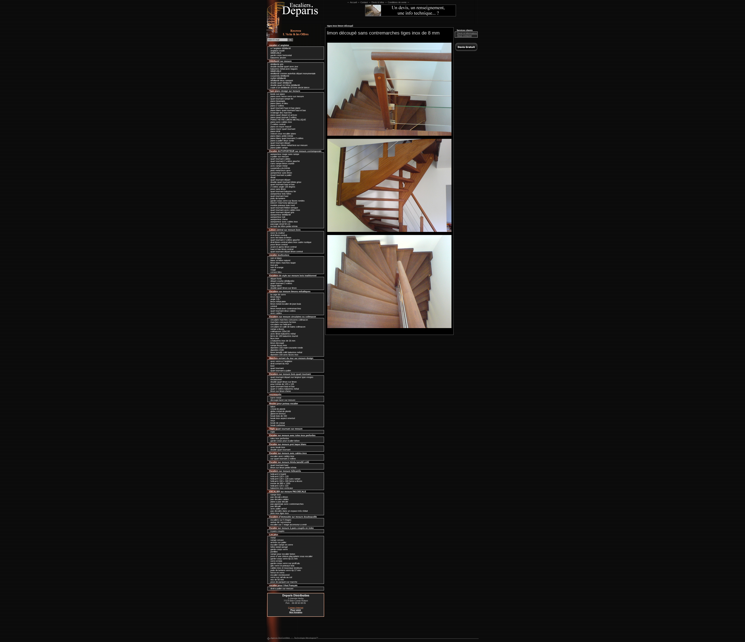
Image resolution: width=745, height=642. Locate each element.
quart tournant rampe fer (281, 99)
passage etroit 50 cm (280, 224)
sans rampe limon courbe (282, 163)
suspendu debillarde (279, 76)
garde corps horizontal (281, 55)
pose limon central (279, 244)
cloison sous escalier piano (283, 133)
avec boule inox (277, 447)
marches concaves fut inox (283, 322)
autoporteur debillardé (280, 214)
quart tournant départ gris (282, 212)
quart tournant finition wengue (284, 208)
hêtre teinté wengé (279, 547)
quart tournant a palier (280, 370)
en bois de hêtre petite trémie (284, 226)
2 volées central (277, 124)
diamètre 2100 (277, 350)
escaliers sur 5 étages (280, 520)
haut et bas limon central (281, 249)
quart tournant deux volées (283, 311)
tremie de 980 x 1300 (280, 483)
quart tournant (277, 368)
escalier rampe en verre (281, 544)
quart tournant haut (279, 196)
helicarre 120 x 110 (279, 486)
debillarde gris (276, 64)
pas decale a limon (279, 497)
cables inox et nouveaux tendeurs (286, 568)
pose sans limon (278, 189)
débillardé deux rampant (281, 80)
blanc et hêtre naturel (280, 260)
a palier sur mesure (279, 156)
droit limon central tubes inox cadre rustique (290, 242)
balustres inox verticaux (281, 488)
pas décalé (275, 506)
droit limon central (278, 235)
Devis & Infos (378, 2)
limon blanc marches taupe (283, 263)
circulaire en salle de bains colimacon (287, 327)
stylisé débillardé (278, 78)
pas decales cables (279, 499)
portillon (274, 551)
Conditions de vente (397, 2)
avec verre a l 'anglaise (281, 361)
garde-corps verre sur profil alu (285, 563)
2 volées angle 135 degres (282, 187)
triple (272, 432)
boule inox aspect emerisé (282, 418)
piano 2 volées (277, 106)
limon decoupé (277, 343)
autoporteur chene (279, 219)
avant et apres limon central (283, 247)
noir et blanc (276, 258)
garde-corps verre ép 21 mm (284, 558)
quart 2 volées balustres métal (284, 389)
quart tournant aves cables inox (285, 210)
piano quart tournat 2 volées (283, 117)
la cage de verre (278, 294)
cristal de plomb (277, 409)
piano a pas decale (279, 501)
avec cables (276, 313)
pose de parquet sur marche (283, 582)
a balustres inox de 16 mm (282, 341)
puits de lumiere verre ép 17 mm (285, 570)
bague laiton (276, 285)
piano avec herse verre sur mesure (287, 96)
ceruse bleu (276, 272)
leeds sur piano (277, 94)
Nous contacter (464, 36)
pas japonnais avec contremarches (287, 504)
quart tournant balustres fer (283, 191)
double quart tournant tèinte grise (285, 182)
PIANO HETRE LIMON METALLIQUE (288, 119)
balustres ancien (278, 57)
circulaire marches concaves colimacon (289, 320)
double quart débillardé (281, 83)
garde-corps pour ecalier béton (285, 441)
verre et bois (276, 561)
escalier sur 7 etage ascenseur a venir (288, 524)
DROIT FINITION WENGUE (283, 203)
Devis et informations (467, 33)
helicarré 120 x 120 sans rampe (285, 479)
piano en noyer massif (280, 126)
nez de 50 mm (277, 579)
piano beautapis (277, 101)
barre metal (275, 398)
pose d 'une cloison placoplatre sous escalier (291, 556)
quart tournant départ (280, 143)
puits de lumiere (277, 198)
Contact (364, 2)
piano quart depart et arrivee (283, 115)
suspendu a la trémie (280, 168)
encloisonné (276, 379)
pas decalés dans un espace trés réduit (289, 511)
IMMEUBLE (275, 53)
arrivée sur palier (278, 542)
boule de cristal (277, 423)
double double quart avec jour (284, 66)
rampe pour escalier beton (282, 554)
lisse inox (274, 338)
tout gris (274, 265)
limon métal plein (278, 301)
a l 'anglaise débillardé (280, 48)
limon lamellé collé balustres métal (286, 352)
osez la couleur (277, 233)
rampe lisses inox (278, 345)
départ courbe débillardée (282, 281)
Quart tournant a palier (281, 175)
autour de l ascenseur (280, 522)
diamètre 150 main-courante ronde (286, 347)
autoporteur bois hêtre (280, 194)
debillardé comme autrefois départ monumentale (292, 73)
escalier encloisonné (280, 575)
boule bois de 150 (278, 416)
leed (272, 366)
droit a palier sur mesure (281, 588)
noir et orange (276, 267)
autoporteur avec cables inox (284, 221)
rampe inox (275, 494)
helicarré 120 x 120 (279, 476)
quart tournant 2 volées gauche (285, 161)
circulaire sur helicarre (280, 324)
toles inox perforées (279, 438)
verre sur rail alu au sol (281, 577)
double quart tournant (280, 449)
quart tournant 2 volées (281, 283)
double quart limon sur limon (283, 288)
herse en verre (277, 572)
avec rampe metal (278, 166)
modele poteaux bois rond (282, 205)
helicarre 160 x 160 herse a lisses (286, 481)
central (273, 306)
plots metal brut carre (280, 170)
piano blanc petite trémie (281, 136)
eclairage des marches (281, 112)
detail (272, 177)
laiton (272, 406)
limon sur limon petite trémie (283, 467)
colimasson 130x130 (280, 331)
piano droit (275, 131)
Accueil (353, 2)
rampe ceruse (277, 540)
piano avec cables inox (281, 122)
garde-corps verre (279, 549)
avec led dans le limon (280, 237)
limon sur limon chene (280, 391)
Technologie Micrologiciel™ (306, 638)
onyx (272, 420)
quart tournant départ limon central (286, 251)
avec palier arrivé (278, 508)
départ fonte (276, 278)
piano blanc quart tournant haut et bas (288, 110)
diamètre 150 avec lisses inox (284, 354)
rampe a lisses (277, 329)
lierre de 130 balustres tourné (284, 336)
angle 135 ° (275, 299)
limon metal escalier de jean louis (285, 304)
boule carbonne (277, 425)
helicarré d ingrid (278, 474)
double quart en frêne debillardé (285, 85)
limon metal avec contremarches (285, 308)
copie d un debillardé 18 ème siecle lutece (289, 87)
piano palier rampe (279, 147)
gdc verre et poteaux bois (282, 565)
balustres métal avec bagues (284, 69)
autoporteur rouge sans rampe (284, 154)
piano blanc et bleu (279, 103)
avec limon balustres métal (282, 334)
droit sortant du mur (279, 363)
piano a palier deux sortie (282, 140)
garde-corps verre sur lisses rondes (287, 201)
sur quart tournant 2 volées (283, 458)
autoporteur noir (277, 217)
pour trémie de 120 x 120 (282, 384)
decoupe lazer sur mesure (282, 400)
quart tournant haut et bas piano (285, 108)
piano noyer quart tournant (282, 129)
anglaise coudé (277, 50)
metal (272, 538)
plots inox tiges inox (279, 513)
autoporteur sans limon (281, 173)
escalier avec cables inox (282, 456)
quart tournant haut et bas (282, 184)
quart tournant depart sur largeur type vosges (291, 377)
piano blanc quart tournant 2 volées (286, 138)
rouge (273, 270)
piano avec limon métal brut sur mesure (289, 145)
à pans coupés (277, 531)
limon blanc (275, 297)
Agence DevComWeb (280, 638)
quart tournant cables (280, 159)
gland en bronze (278, 413)
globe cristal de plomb (280, 411)
